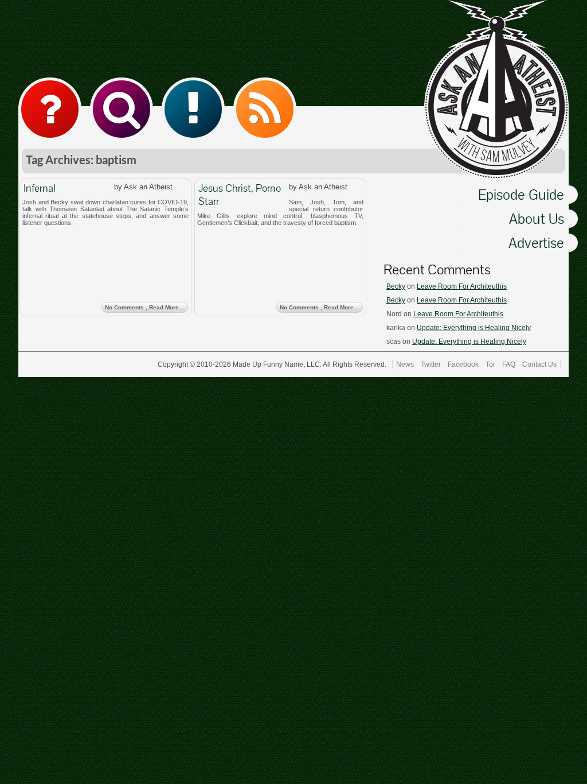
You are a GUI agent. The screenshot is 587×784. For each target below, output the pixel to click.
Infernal (40, 188)
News (405, 364)
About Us (536, 218)
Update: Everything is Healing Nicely (474, 328)
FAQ (508, 364)
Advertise (536, 243)
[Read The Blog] (193, 109)
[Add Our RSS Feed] (264, 109)
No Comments (145, 307)
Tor (490, 364)
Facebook (463, 364)
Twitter (431, 364)
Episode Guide (521, 194)
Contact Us (539, 364)
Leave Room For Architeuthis (462, 286)
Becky (395, 286)
